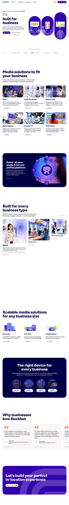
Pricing (34, 2)
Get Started (49, 341)
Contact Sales (62, 2)
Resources (28, 2)
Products (13, 2)
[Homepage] (5, 2)
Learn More (6, 108)
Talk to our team (12, 485)
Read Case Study (8, 447)
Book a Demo (6, 32)
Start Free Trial (16, 32)
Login (54, 2)
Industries (20, 2)
